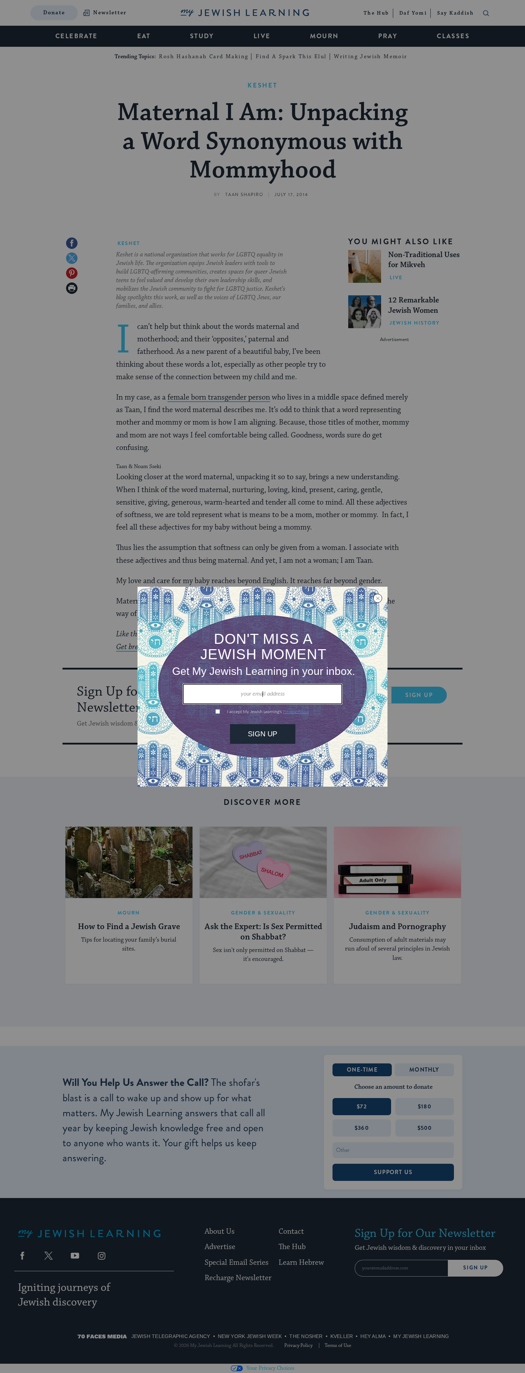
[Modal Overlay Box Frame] (263, 687)
